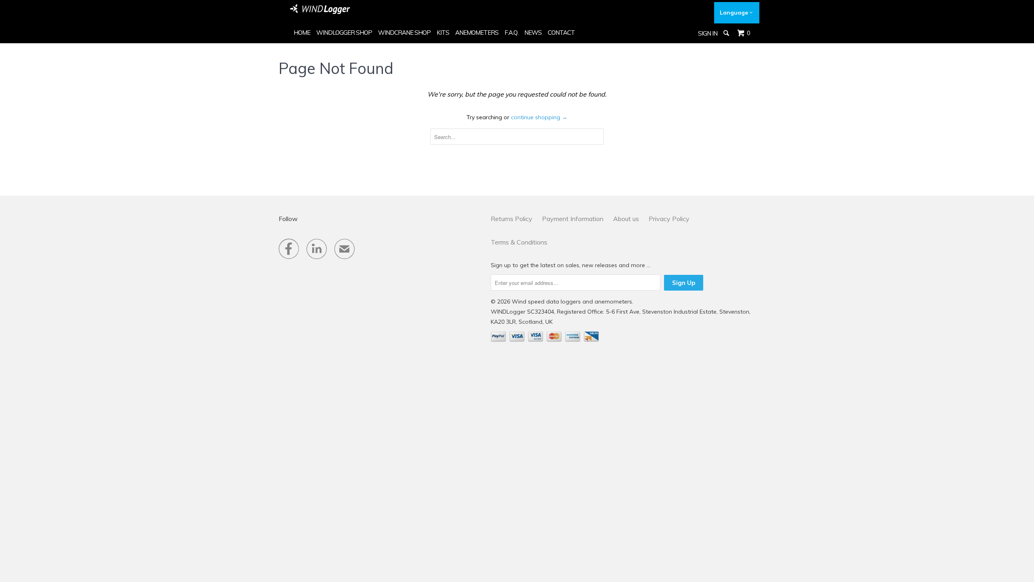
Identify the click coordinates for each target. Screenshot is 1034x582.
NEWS (533, 32)
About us (626, 219)
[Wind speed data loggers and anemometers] (320, 9)
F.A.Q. (511, 32)
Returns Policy (511, 219)
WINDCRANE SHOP (404, 32)
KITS (443, 32)
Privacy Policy (669, 219)
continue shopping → (539, 117)
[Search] (727, 33)
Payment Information (572, 219)
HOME (302, 32)
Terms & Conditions (519, 242)
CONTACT (561, 32)
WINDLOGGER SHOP (344, 32)
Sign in (707, 33)
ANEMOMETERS (476, 32)
